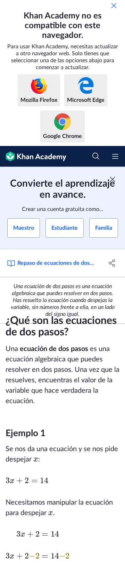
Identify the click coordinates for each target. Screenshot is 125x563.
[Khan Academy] (33, 156)
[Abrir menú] (115, 156)
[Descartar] (113, 5)
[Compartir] (112, 263)
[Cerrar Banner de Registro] (112, 179)
